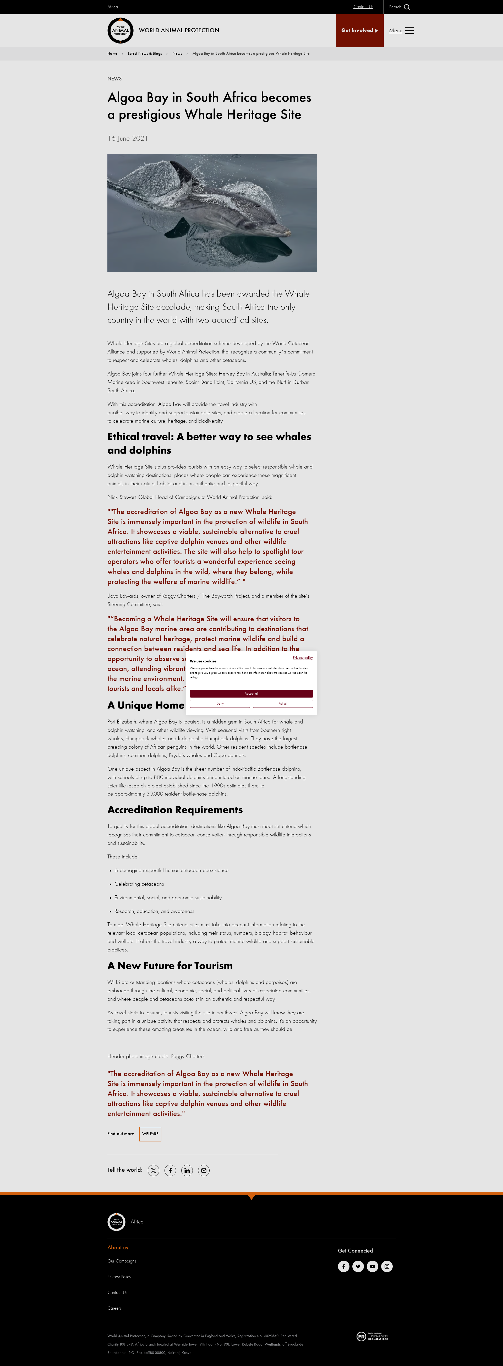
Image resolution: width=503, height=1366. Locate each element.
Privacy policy (303, 658)
